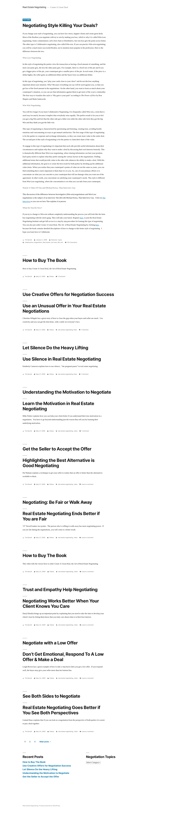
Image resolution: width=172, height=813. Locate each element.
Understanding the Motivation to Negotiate (67, 392)
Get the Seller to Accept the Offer (57, 449)
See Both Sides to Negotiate (51, 696)
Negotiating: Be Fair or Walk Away (57, 502)
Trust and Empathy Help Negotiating (60, 589)
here (82, 218)
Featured (54, 240)
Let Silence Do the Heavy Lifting (55, 347)
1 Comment (61, 276)
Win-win (60, 242)
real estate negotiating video (67, 330)
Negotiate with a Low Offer (50, 642)
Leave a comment (87, 484)
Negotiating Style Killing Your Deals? (60, 25)
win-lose (54, 242)
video (75, 431)
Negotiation (38, 242)
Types (60, 240)
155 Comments (72, 242)
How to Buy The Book (45, 260)
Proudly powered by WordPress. (49, 806)
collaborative (29, 242)
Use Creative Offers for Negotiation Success (68, 294)
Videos (51, 276)
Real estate (46, 242)
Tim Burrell (28, 240)
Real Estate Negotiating (34, 7)
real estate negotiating (65, 431)
